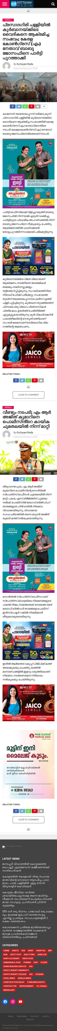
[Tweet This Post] (19, 105)
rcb (5, 955)
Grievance (22, 1016)
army (30, 951)
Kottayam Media (25, 64)
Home (10, 1016)
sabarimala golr (12, 962)
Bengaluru (8, 990)
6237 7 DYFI (15, 955)
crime (6, 951)
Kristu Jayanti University (16, 970)
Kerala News (24, 978)
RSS (23, 951)
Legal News (9, 978)
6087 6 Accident (11, 958)
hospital (40, 951)
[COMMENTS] (44, 105)
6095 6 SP (42, 955)
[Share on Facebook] (13, 105)
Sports (30, 1020)
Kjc (31, 974)
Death (15, 951)
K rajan (39, 974)
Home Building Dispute (14, 966)
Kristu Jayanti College (14, 974)
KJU (30, 966)
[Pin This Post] (31, 105)
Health (45, 1016)
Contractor (9, 986)
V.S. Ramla (42, 986)
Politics (35, 1016)
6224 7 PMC (29, 955)
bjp (50, 951)
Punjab (27, 962)
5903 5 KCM (27, 958)
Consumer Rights (36, 982)
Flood (44, 962)
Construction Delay (13, 982)
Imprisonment (26, 986)
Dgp (36, 962)
